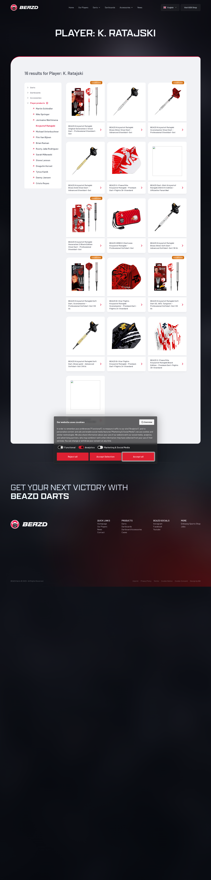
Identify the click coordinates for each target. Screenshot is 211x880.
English (170, 7)
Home (71, 7)
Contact (101, 532)
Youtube (156, 529)
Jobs (183, 526)
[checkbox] (66, 447)
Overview (148, 422)
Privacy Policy (146, 581)
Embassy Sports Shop (191, 523)
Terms (156, 581)
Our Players (83, 7)
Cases (124, 532)
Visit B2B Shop (190, 7)
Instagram (157, 523)
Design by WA (195, 581)
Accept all (138, 456)
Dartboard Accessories (132, 529)
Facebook (157, 526)
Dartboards (110, 7)
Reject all (73, 456)
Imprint (135, 581)
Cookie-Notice (167, 581)
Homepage (102, 523)
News (140, 7)
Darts (124, 523)
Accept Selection (105, 456)
